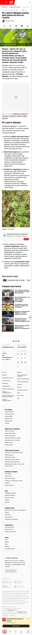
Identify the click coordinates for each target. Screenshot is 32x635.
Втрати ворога (9, 444)
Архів (18, 392)
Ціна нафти (8, 474)
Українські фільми (10, 495)
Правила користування (8, 389)
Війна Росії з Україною (12, 429)
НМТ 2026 (7, 514)
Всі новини (8, 409)
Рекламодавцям (6, 386)
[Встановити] (16, 622)
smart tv (7, 586)
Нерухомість (9, 525)
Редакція (4, 375)
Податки (7, 483)
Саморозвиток (9, 517)
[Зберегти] (27, 26)
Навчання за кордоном (11, 519)
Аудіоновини (8, 421)
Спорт (7, 537)
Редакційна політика (7, 377)
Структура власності (22, 390)
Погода (7, 423)
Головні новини (9, 411)
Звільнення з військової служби (14, 452)
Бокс (6, 539)
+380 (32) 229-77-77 (12, 610)
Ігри (18, 398)
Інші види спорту (9, 548)
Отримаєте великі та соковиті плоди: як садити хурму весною (15, 116)
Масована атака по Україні (12, 440)
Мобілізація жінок (10, 457)
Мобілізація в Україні (12, 450)
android (7, 582)
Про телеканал (6, 380)
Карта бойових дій (10, 433)
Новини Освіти (10, 508)
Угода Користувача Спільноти (22, 376)
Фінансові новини (10, 478)
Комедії (7, 500)
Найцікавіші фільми (10, 493)
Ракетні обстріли (9, 431)
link (18, 353)
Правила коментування (23, 379)
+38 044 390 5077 (22, 347)
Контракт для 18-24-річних (12, 459)
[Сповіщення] (30, 2)
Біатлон (7, 546)
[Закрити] (28, 619)
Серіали (7, 502)
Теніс (6, 544)
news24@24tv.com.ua (8, 347)
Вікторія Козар (10, 21)
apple (19, 582)
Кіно (6, 491)
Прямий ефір (8, 416)
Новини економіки (11, 471)
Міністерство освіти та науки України (15, 510)
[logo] (11, 2)
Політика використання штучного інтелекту (8, 396)
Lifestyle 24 (5, 7)
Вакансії (19, 387)
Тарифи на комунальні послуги (13, 480)
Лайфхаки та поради (14, 7)
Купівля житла (9, 529)
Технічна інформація (22, 381)
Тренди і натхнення (10, 531)
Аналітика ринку (9, 527)
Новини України (9, 414)
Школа (7, 512)
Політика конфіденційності (6, 392)
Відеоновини (8, 418)
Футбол (7, 542)
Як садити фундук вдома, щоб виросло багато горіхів (26, 7)
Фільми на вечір (9, 497)
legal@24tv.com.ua (22, 612)
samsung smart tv (19, 586)
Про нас (4, 372)
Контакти (19, 384)
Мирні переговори (10, 435)
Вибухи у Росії (9, 442)
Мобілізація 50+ (9, 455)
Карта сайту (20, 395)
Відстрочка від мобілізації (12, 461)
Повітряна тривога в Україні (13, 438)
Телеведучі (5, 383)
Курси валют (8, 476)
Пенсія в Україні (9, 485)
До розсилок (11, 571)
